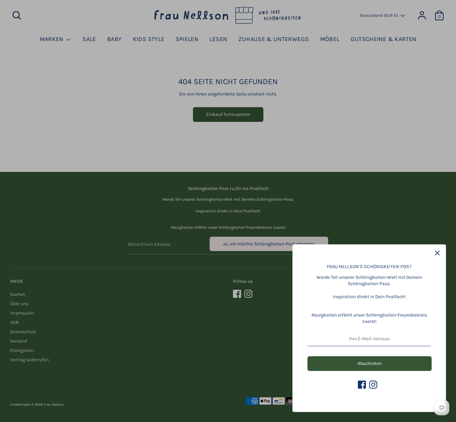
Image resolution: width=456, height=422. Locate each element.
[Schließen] (437, 253)
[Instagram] (373, 385)
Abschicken (370, 363)
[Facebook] (362, 385)
